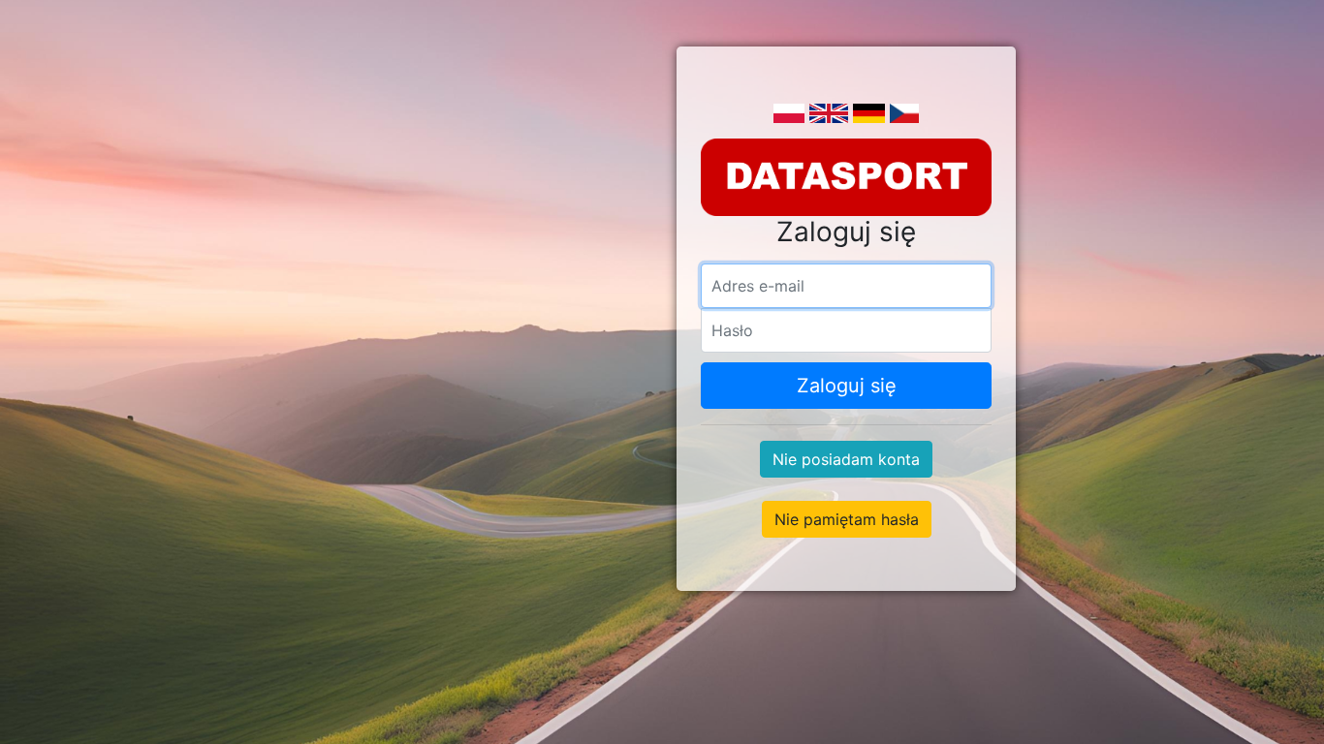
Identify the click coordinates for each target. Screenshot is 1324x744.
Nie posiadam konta (846, 459)
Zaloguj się (847, 385)
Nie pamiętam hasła (846, 519)
